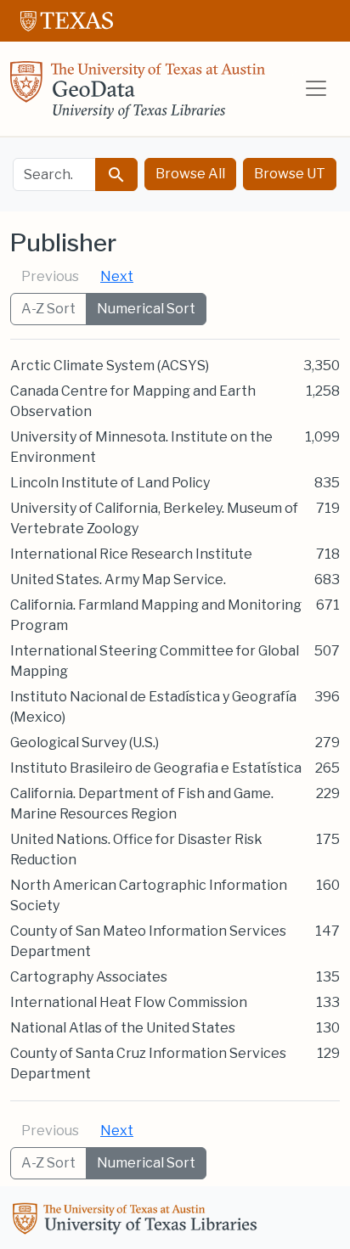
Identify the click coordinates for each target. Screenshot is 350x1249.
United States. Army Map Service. (118, 579)
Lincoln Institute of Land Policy (110, 483)
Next (116, 276)
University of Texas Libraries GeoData (137, 95)
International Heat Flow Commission (128, 1002)
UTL (137, 1221)
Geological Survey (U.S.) (84, 742)
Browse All (190, 174)
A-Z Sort (48, 309)
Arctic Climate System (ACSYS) (109, 365)
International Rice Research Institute (131, 554)
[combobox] (54, 174)
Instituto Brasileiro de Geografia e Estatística (156, 768)
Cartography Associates (88, 977)
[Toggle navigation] (316, 88)
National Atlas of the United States (122, 1028)
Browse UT (289, 174)
